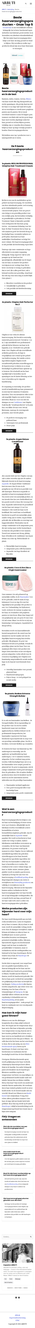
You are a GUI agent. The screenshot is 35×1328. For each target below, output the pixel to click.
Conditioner (18, 402)
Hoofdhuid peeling (21, 877)
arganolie (5, 484)
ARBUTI (4, 9)
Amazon (9, 293)
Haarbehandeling (8, 1000)
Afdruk (17, 1315)
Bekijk (20, 55)
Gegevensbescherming (17, 1318)
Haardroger (22, 956)
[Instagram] (19, 1297)
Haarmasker (24, 597)
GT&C (17, 1320)
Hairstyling (10, 9)
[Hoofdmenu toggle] (31, 3)
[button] (26, 3)
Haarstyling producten (22, 882)
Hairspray (18, 992)
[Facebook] (16, 1297)
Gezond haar (7, 28)
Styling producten (17, 984)
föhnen (28, 99)
